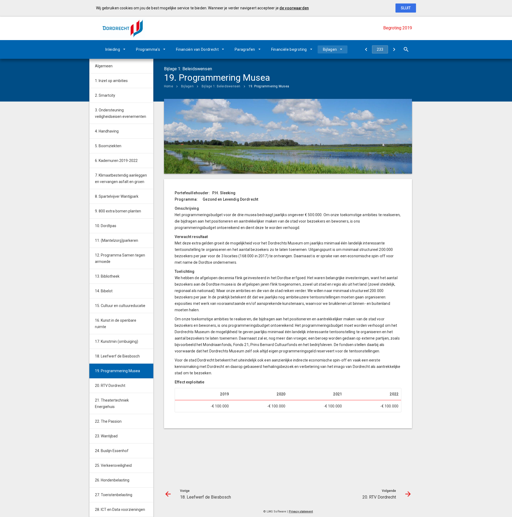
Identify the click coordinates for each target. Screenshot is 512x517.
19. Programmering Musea (269, 86)
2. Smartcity (105, 95)
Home (168, 86)
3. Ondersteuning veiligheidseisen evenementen (120, 113)
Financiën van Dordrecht (197, 49)
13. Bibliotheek (107, 276)
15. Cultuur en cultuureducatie (120, 306)
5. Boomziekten (108, 146)
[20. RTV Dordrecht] (394, 49)
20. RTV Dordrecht (110, 385)
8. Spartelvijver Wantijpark (116, 196)
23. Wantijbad (106, 436)
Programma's (148, 49)
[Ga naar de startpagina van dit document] (122, 28)
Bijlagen (330, 49)
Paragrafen (245, 49)
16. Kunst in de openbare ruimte (115, 323)
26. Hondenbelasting (112, 480)
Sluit (406, 8)
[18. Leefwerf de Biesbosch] (366, 49)
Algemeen (104, 66)
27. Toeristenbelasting (113, 495)
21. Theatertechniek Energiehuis (112, 403)
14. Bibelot (104, 291)
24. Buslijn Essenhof (112, 451)
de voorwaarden (294, 8)
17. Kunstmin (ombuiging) (116, 341)
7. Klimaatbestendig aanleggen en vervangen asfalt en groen (121, 178)
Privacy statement (301, 511)
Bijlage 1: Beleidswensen (221, 86)
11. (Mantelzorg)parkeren (116, 240)
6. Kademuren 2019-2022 (116, 160)
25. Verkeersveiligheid (113, 465)
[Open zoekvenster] (406, 49)
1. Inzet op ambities (111, 81)
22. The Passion (108, 421)
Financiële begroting (289, 49)
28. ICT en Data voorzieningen (120, 509)
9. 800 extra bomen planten (118, 211)
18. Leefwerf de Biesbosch (117, 356)
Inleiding (112, 49)
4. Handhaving (107, 131)
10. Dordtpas (105, 226)
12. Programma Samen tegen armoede (120, 258)
